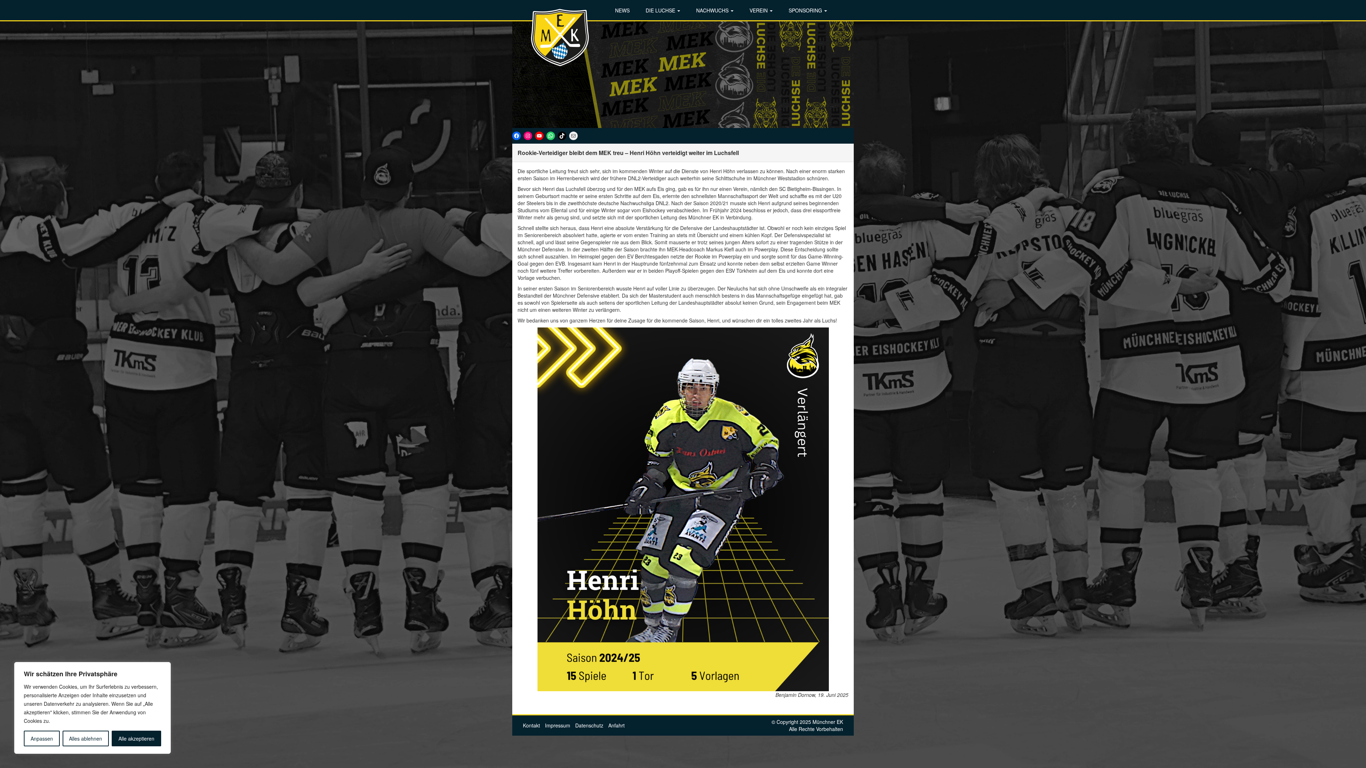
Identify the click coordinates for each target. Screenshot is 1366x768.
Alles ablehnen (85, 738)
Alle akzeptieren (136, 738)
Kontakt (531, 725)
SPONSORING (806, 10)
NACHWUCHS (713, 10)
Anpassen (42, 738)
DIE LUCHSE (661, 10)
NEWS (622, 10)
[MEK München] (560, 37)
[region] (92, 708)
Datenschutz (589, 725)
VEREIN (759, 10)
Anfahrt (616, 725)
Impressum (557, 725)
